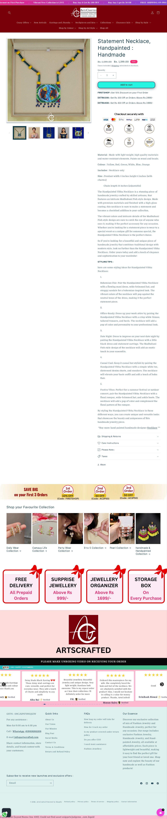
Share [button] (103, 465)
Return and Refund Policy (57, 752)
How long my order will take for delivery (99, 721)
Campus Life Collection (39, 549)
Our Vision (50, 724)
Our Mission (51, 729)
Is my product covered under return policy (101, 733)
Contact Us (50, 742)
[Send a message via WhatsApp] (4, 815)
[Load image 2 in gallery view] (34, 133)
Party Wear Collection (64, 549)
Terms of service (97, 802)
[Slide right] (88, 133)
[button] (9, 13)
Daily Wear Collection (13, 549)
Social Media (51, 738)
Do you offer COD (92, 740)
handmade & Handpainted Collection (143, 550)
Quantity (101, 70)
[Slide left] (9, 133)
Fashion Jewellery (93, 749)
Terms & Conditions (54, 747)
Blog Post (49, 733)
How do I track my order (96, 727)
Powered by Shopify (54, 802)
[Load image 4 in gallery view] (63, 133)
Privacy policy (83, 802)
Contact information (129, 802)
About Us (49, 720)
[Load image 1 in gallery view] (19, 133)
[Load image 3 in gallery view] (48, 133)
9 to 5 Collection (94, 547)
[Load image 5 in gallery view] (78, 133)
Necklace (152, 428)
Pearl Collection (119, 547)
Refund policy (69, 802)
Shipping (115, 66)
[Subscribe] (50, 783)
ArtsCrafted (41, 802)
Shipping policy (113, 802)
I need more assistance (95, 744)
